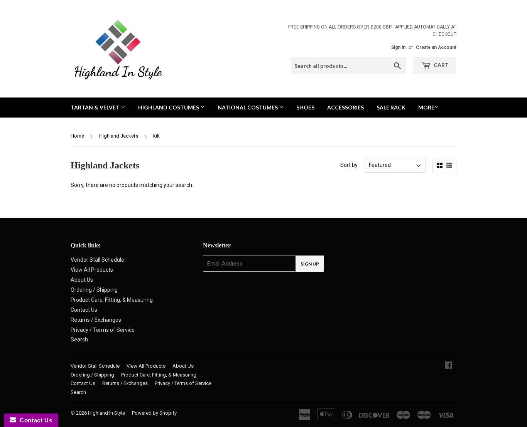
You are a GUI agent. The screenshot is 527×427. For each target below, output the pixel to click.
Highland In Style (106, 413)
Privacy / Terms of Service (103, 330)
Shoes (305, 107)
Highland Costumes (169, 107)
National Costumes (248, 107)
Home (77, 136)
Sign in (398, 47)
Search (79, 339)
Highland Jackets (118, 136)
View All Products (92, 270)
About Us (82, 280)
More (426, 107)
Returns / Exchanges (96, 320)
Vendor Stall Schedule (97, 260)
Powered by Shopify (154, 413)
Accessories (345, 107)
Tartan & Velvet (96, 107)
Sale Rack (391, 107)
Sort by (349, 165)
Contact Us (84, 310)
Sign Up (310, 264)
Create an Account (436, 47)
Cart (440, 65)
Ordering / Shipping (94, 290)
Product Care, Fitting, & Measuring (112, 300)
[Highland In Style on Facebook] (448, 366)
